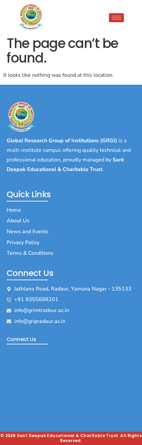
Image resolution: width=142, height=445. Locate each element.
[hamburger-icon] (116, 17)
